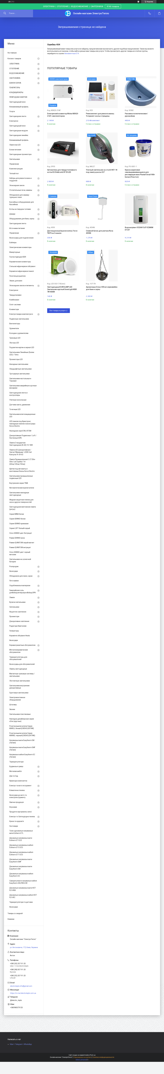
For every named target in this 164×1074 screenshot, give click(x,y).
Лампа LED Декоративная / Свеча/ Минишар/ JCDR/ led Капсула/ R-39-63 (20, 452)
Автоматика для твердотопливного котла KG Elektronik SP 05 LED (62, 171)
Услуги (12, 111)
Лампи (12, 597)
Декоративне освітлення (19, 621)
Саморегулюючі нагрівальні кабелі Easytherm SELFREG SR (23, 882)
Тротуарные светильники (19, 374)
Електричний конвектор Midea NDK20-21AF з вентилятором (63, 115)
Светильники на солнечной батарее (20, 560)
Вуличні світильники (17, 602)
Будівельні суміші (16, 766)
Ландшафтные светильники (20, 369)
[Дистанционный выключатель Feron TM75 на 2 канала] (63, 209)
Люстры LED (14, 343)
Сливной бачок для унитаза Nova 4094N (99, 232)
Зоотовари (13, 826)
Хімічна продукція (16, 802)
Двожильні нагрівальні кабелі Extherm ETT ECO (21, 853)
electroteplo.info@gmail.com (21, 986)
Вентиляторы (14, 324)
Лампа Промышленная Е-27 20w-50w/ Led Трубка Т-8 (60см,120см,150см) (22, 461)
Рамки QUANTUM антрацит (20, 547)
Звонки (12, 709)
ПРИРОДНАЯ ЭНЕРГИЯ (18, 97)
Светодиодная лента (17, 116)
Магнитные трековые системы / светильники (22, 675)
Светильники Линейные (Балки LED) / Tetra (21, 353)
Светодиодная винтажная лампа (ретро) (22, 508)
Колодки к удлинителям (18, 333)
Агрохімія (13, 807)
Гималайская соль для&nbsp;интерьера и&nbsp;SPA (22, 591)
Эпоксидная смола (16, 185)
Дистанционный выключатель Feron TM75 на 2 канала (62, 232)
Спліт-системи (15, 305)
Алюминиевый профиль (18, 107)
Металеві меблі (15, 771)
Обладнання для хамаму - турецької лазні (19, 196)
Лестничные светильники (19, 681)
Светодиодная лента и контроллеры (18, 394)
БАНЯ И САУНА (15, 83)
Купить (55, 122)
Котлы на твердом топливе (20, 209)
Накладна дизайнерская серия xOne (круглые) (21, 720)
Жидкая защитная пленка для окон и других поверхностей (21, 501)
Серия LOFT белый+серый (19, 528)
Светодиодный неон (17, 102)
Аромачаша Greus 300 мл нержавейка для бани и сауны (101, 288)
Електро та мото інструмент (20, 786)
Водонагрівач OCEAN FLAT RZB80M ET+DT (139, 228)
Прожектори (14, 616)
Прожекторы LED (16, 359)
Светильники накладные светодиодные (19, 494)
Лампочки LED (15, 145)
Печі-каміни (14, 581)
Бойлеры (12, 242)
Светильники (14, 159)
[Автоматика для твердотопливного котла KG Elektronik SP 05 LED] (63, 148)
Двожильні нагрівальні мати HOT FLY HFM (22, 889)
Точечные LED (15, 409)
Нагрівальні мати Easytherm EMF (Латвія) (22, 748)
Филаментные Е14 (71, 53)
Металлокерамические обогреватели (18, 651)
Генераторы (14, 631)
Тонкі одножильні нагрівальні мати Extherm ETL (21, 832)
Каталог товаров (14, 59)
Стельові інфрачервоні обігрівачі (22, 266)
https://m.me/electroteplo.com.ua (23, 993)
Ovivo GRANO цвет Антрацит (20, 533)
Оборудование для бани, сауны (21, 219)
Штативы (13, 705)
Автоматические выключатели (21, 488)
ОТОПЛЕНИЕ (14, 69)
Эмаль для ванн (15, 281)
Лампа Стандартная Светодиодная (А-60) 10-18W (21, 444)
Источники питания (17, 228)
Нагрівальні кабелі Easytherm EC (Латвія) (22, 756)
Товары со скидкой (15, 913)
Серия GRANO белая (17, 519)
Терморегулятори (16, 762)
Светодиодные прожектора (20, 154)
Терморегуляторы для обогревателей (18, 658)
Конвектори (14, 309)
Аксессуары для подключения (21, 238)
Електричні (13, 121)
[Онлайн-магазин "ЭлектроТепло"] (68, 13)
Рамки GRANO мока (17, 538)
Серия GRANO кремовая (18, 524)
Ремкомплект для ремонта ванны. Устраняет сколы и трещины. (100, 115)
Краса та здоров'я (16, 821)
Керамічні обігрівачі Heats (19, 636)
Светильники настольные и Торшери (20, 380)
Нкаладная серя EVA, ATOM (20, 431)
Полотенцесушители (17, 276)
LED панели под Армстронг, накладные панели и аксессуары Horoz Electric (22, 423)
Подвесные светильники (19, 319)
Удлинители (14, 328)
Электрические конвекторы (20, 247)
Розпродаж (13, 566)
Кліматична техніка (17, 790)
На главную (12, 53)
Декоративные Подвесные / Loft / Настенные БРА (22, 437)
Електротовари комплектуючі (21, 314)
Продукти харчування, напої (20, 812)
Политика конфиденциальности (103, 1057)
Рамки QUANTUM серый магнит (21, 543)
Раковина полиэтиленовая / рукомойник (136, 115)
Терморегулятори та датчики (21, 902)
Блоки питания (15, 150)
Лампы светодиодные (18, 669)
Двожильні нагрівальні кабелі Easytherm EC (21, 875)
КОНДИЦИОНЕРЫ (16, 92)
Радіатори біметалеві (17, 626)
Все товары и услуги (58, 311)
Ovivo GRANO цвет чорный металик (19, 553)
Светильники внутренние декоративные (19, 687)
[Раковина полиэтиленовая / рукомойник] (140, 92)
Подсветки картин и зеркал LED (21, 347)
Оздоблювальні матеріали (19, 585)
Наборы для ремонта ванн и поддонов (20, 179)
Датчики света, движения (19, 405)
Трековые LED (14, 338)
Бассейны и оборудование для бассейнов (21, 203)
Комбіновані (14, 300)
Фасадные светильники (18, 364)
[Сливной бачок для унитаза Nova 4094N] (102, 209)
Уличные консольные (17, 400)
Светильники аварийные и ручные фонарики (23, 387)
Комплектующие (16, 169)
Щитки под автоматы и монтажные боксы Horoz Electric (22, 470)
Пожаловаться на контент (82, 1057)
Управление (14, 164)
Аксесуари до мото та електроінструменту (18, 796)
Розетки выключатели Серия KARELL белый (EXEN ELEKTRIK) (21, 727)
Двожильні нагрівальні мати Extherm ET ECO (20, 839)
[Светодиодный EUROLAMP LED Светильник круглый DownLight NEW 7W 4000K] (63, 265)
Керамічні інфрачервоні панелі (21, 271)
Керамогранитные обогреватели (22, 645)
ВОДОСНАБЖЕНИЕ (16, 73)
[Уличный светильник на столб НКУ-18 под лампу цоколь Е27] (102, 148)
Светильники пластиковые (20, 714)
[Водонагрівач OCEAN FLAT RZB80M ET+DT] (140, 209)
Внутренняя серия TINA (18, 483)
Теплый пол (14, 173)
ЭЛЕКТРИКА (14, 64)
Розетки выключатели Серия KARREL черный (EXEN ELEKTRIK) (22, 734)
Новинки (11, 919)
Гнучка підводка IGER (17, 257)
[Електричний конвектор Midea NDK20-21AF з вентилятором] (63, 92)
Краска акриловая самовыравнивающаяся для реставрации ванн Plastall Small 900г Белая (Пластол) (140, 173)
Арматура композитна (18, 781)
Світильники (14, 607)
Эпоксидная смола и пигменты (21, 285)
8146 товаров (113, 6)
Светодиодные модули (18, 131)
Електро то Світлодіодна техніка (22, 817)
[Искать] (5, 13)
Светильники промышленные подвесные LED (21, 477)
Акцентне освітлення (17, 612)
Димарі (12, 214)
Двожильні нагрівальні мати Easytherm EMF (20, 860)
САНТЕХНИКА (14, 78)
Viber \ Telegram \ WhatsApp (21, 1044)
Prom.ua (92, 1055)
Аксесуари (13, 571)
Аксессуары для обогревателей (22, 664)
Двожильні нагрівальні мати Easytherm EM (20, 867)
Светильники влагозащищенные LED (22, 415)
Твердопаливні (15, 295)
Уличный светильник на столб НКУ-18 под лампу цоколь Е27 (101, 171)
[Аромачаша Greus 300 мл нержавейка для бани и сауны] (102, 265)
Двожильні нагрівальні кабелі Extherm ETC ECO (21, 846)
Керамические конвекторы (20, 262)
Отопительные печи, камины (20, 190)
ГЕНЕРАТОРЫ (14, 88)
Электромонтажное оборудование (17, 698)
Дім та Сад (13, 776)
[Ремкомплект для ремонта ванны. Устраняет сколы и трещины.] (102, 92)
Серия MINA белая (16, 514)
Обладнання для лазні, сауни (20, 576)
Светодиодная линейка (18, 135)
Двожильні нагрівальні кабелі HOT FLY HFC (23, 896)
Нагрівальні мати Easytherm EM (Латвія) (21, 741)
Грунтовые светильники (18, 693)
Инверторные (14, 252)
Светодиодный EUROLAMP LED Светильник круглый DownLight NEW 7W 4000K (62, 289)
